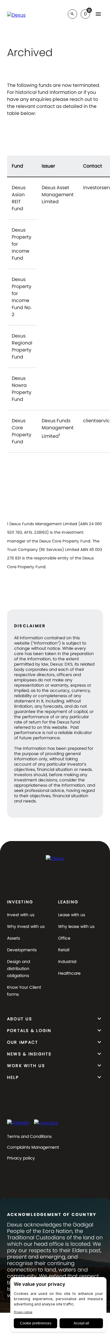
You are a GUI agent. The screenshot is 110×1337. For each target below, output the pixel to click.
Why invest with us (26, 926)
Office (64, 938)
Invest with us (20, 915)
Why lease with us (76, 926)
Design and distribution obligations (18, 968)
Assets (13, 938)
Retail (63, 950)
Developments (22, 950)
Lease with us (71, 915)
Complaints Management (33, 1147)
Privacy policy (21, 1158)
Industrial (67, 961)
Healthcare (69, 973)
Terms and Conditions (29, 1136)
